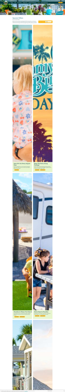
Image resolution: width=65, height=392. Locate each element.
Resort (12, 2)
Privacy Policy (26, 391)
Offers (39, 2)
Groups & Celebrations (32, 2)
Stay (15, 2)
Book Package (22, 316)
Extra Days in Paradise (41, 312)
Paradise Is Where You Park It (23, 312)
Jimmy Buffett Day (44, 2)
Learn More (17, 316)
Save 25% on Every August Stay (22, 164)
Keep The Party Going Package (41, 164)
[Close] (64, 391)
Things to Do (25, 2)
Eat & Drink (19, 2)
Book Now (60, 2)
